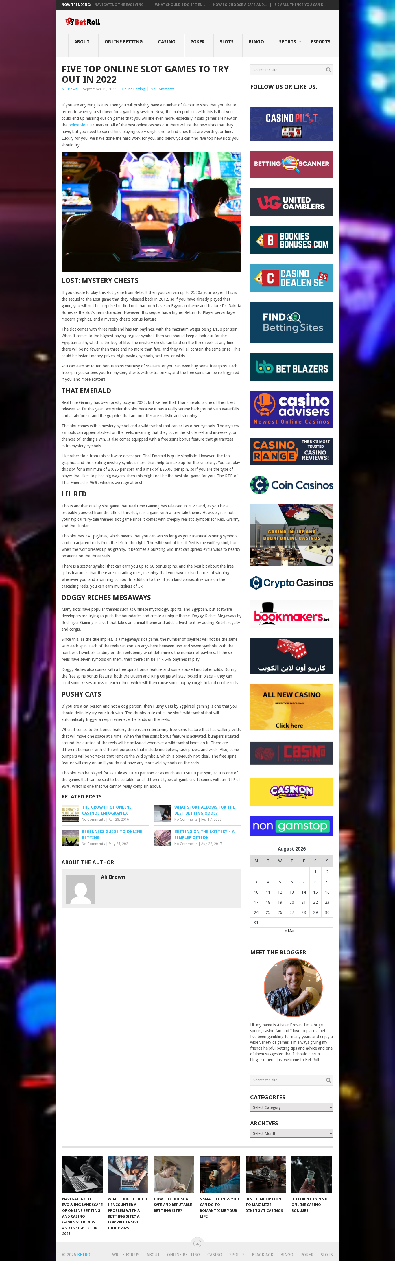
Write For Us (125, 1254)
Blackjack (262, 1254)
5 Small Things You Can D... (300, 5)
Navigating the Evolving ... (121, 5)
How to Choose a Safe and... (240, 5)
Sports (287, 42)
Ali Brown (69, 89)
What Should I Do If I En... (180, 5)
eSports (321, 42)
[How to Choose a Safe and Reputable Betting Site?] (174, 1174)
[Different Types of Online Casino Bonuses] (311, 1174)
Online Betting (124, 42)
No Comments (162, 89)
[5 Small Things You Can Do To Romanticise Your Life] (220, 1174)
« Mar (290, 930)
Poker (198, 42)
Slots (227, 42)
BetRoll (85, 1254)
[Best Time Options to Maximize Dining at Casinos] (266, 1174)
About (82, 42)
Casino (167, 42)
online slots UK (82, 125)
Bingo (256, 42)
